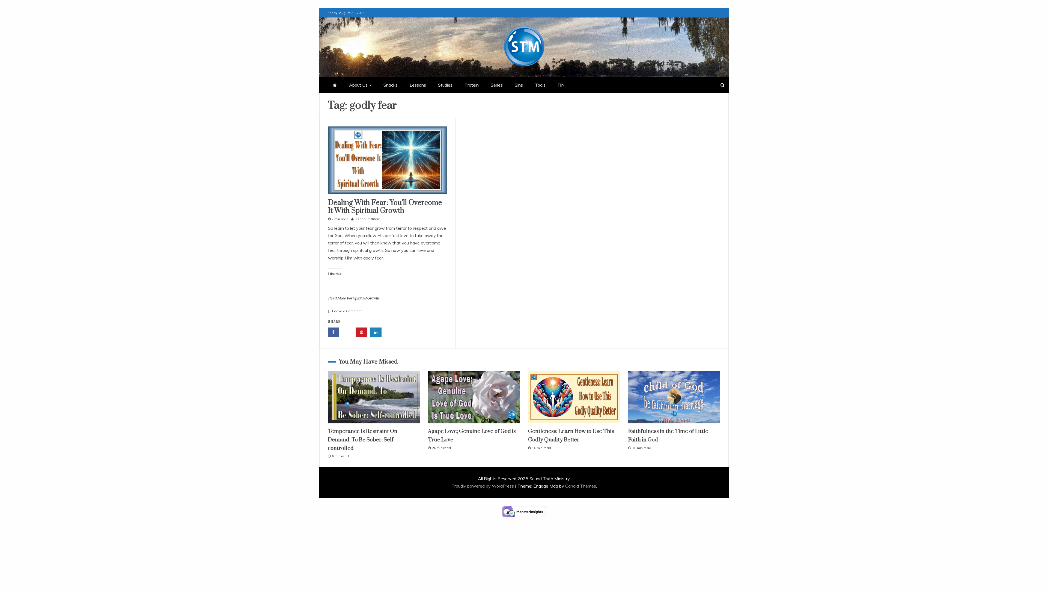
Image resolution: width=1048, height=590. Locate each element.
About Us (358, 85)
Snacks (390, 85)
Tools (540, 85)
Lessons (418, 85)
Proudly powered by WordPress (483, 486)
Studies (445, 85)
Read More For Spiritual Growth (353, 298)
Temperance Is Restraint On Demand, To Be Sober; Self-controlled (362, 440)
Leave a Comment (347, 311)
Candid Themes (580, 486)
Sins (519, 85)
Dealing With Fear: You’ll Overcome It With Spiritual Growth (385, 206)
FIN (561, 85)
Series (497, 85)
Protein (472, 85)
